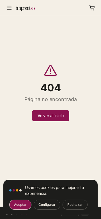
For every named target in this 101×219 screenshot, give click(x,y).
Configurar (47, 204)
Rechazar (75, 204)
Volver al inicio (51, 115)
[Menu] (9, 8)
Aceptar (20, 204)
